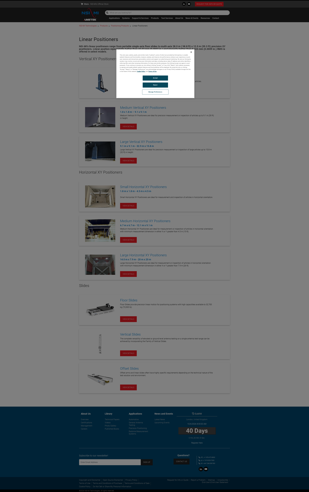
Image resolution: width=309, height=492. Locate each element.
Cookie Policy (141, 71)
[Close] (191, 52)
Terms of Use (152, 71)
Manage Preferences (155, 92)
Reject (155, 85)
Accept (155, 78)
